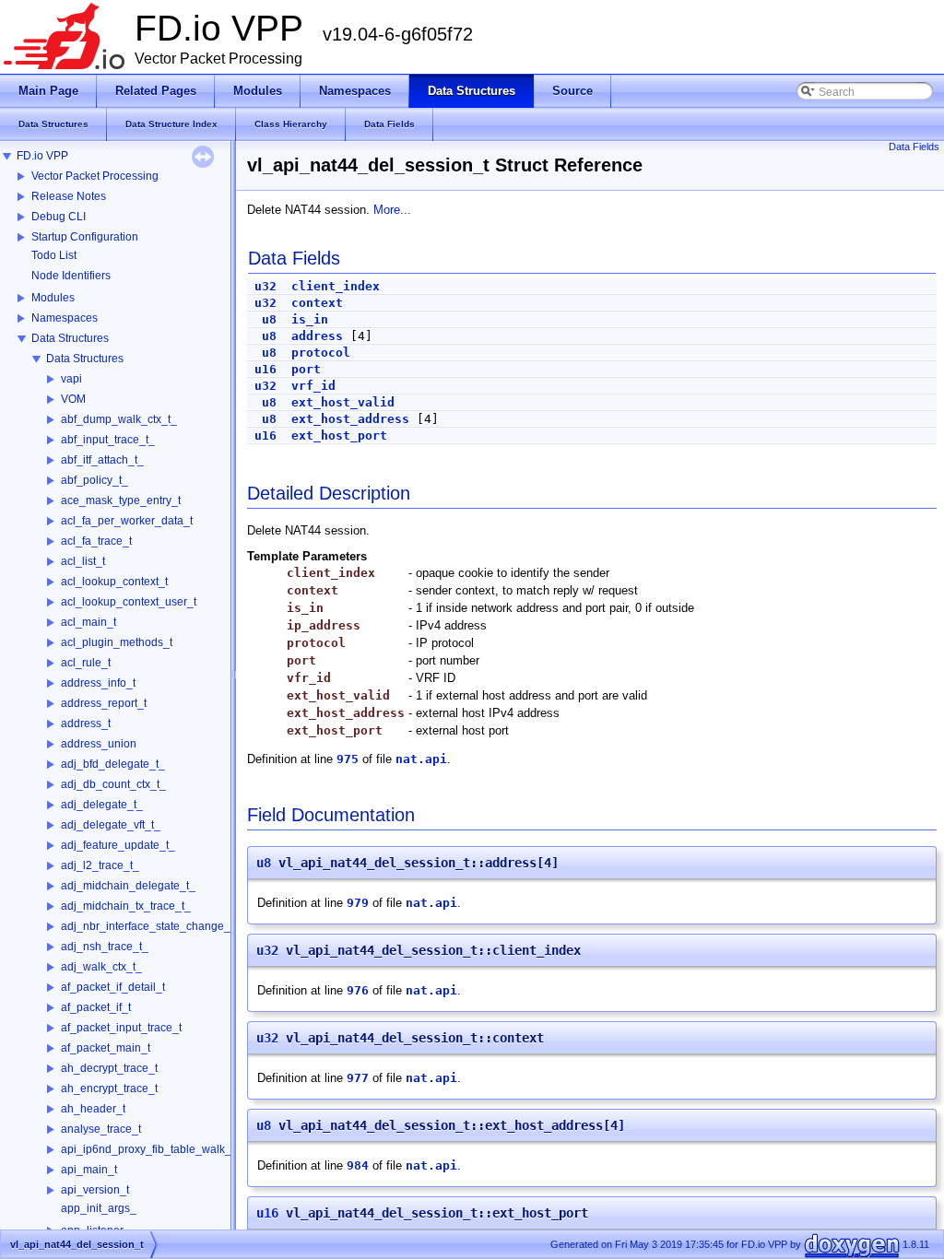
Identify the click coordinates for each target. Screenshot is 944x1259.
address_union (98, 743)
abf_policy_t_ (94, 480)
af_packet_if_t (96, 1007)
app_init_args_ (98, 1208)
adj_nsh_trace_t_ (104, 946)
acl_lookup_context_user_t (128, 601)
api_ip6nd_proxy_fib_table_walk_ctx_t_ (161, 1149)
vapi (71, 378)
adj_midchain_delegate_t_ (128, 885)
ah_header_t (93, 1108)
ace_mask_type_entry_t (121, 500)
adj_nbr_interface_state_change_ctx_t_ (160, 926)
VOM (73, 399)
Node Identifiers (71, 275)
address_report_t (104, 703)
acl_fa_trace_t (96, 541)
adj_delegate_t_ (102, 804)
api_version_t (95, 1189)
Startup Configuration (84, 236)
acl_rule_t (86, 662)
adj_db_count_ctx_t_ (113, 784)
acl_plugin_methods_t (116, 642)
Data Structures (70, 338)
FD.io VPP (42, 155)
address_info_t (98, 683)
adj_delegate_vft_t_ (110, 824)
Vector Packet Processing (95, 176)
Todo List (54, 255)
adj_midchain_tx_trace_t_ (126, 906)
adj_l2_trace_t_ (100, 865)
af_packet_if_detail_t (113, 987)
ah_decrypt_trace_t (109, 1068)
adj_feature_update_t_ (118, 845)
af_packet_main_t (105, 1047)
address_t (86, 723)
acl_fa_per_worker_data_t (127, 520)
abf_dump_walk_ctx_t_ (119, 419)
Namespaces (64, 318)
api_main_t (89, 1169)
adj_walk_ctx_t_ (101, 966)
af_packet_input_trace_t (121, 1027)
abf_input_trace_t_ (108, 439)
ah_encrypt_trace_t (109, 1088)
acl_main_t (88, 622)
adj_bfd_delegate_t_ (113, 764)
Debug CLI (58, 216)
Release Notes (68, 196)
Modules (53, 297)
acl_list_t (83, 561)
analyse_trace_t (101, 1129)
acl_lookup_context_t (114, 581)
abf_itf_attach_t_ (102, 459)
